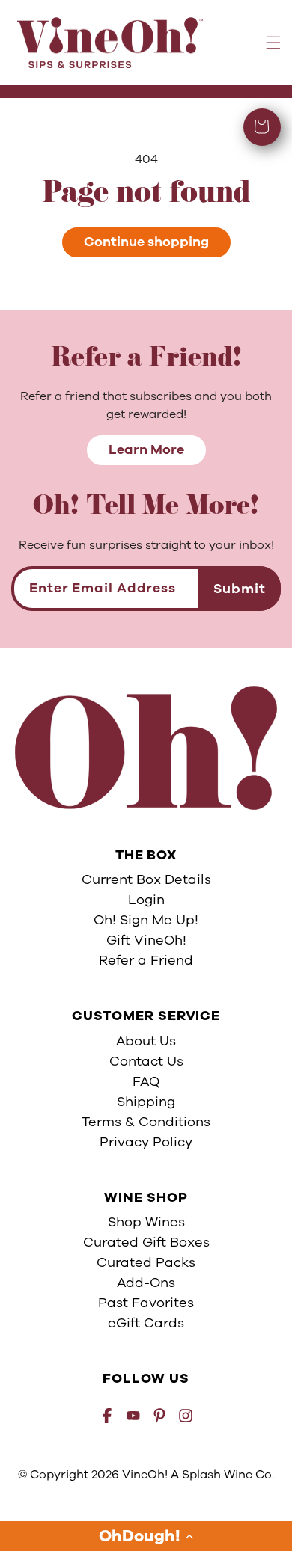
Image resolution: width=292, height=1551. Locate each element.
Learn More (146, 449)
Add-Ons (146, 1283)
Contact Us (146, 1061)
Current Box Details (146, 879)
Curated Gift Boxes (146, 1242)
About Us (146, 1041)
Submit (239, 589)
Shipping (146, 1102)
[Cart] (262, 127)
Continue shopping (146, 242)
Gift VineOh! (146, 940)
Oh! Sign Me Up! (146, 920)
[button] (146, 1536)
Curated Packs (146, 1262)
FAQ (146, 1081)
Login (146, 900)
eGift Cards (146, 1323)
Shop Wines (146, 1222)
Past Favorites (146, 1303)
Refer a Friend (146, 960)
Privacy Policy (146, 1142)
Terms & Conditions (146, 1122)
